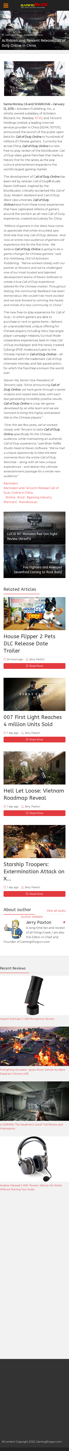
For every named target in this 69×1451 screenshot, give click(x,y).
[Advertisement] (34, 1235)
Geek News (10, 34)
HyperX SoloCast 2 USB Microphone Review (27, 1019)
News (19, 34)
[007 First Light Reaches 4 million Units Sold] (34, 694)
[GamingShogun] (34, 5)
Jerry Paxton (27, 29)
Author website (32, 916)
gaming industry (40, 497)
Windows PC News (33, 34)
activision (11, 483)
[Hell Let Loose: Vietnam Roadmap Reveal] (34, 768)
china (11, 497)
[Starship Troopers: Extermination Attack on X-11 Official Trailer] (34, 841)
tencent (11, 502)
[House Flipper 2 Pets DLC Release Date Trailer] (34, 613)
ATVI (38, 118)
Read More (36, 666)
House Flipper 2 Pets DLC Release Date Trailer (29, 643)
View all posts (56, 910)
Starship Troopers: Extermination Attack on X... (34, 871)
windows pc (29, 502)
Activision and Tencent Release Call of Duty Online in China (31, 490)
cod (22, 497)
